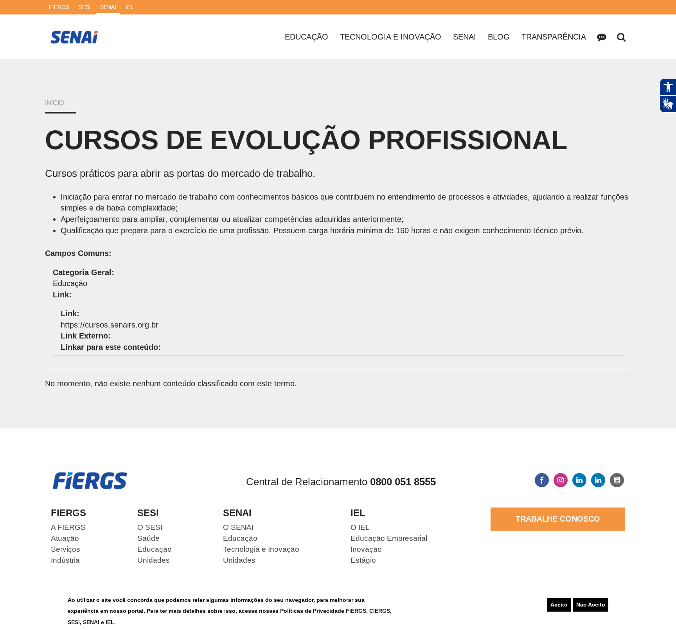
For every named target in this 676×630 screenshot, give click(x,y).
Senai (464, 36)
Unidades (153, 560)
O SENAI (238, 527)
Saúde (148, 538)
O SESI (149, 527)
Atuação (65, 538)
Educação (306, 36)
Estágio (363, 560)
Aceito (559, 604)
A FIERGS (68, 527)
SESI (74, 622)
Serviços (65, 549)
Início (54, 102)
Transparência (553, 36)
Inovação (366, 549)
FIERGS (356, 611)
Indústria (65, 560)
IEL (110, 622)
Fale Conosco (601, 36)
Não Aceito (590, 604)
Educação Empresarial (389, 538)
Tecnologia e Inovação (390, 36)
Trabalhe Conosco (558, 519)
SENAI (92, 622)
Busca (621, 36)
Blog (499, 36)
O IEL (360, 527)
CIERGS (379, 611)
